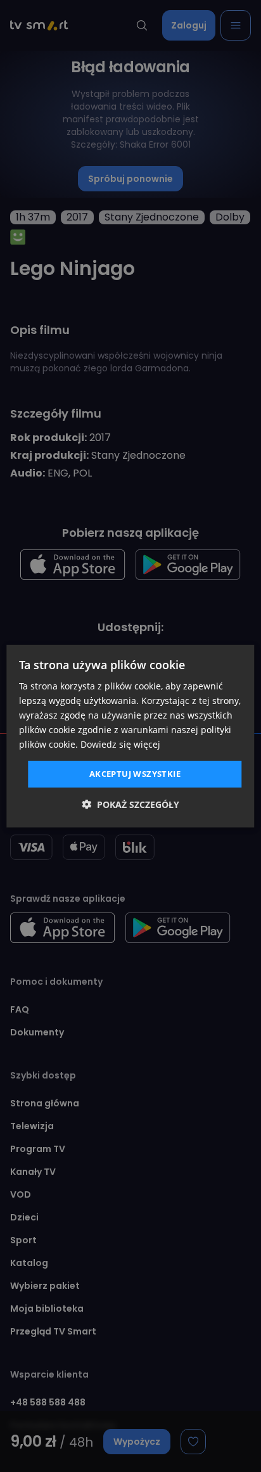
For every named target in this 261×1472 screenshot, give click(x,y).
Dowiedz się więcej (120, 744)
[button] (130, 804)
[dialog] (130, 735)
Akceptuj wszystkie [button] (135, 773)
